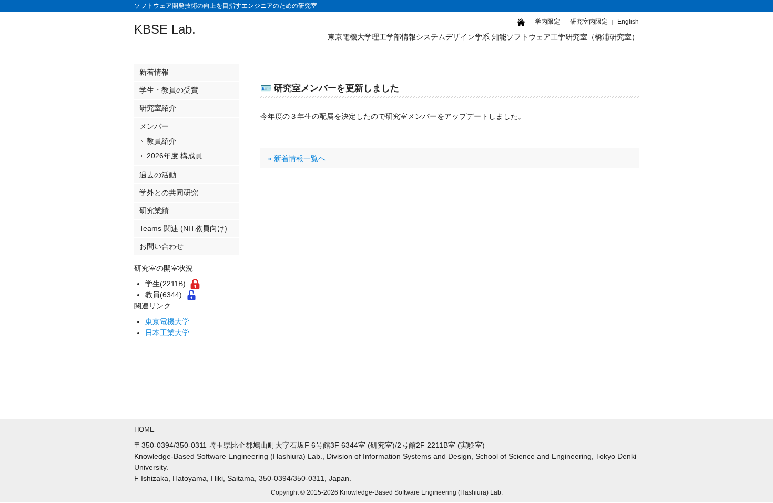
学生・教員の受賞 (168, 90)
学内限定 (547, 21)
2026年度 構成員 (174, 156)
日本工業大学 (167, 332)
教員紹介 (161, 141)
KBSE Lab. (165, 29)
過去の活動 (157, 174)
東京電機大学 (167, 321)
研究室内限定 (589, 21)
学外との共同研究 (168, 192)
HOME (144, 430)
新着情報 (154, 72)
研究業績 (154, 210)
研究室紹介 (157, 108)
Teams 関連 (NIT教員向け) (183, 228)
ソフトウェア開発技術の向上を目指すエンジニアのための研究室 (225, 5)
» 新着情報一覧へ (297, 158)
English (628, 21)
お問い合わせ (161, 246)
